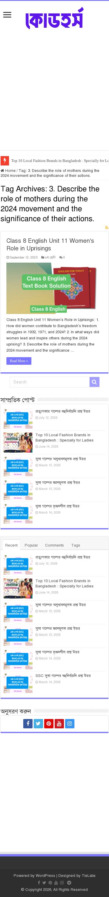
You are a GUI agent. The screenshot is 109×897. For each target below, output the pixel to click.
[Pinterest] (48, 723)
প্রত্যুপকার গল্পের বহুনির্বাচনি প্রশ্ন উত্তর (62, 411)
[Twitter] (38, 723)
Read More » (19, 361)
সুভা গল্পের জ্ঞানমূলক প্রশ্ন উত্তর (57, 482)
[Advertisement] (54, 87)
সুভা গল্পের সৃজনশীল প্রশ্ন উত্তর (57, 506)
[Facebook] (28, 723)
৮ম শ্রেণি (50, 257)
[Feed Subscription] (106, 228)
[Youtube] (59, 723)
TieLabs (89, 875)
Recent (11, 545)
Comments (54, 545)
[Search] (94, 382)
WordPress (45, 875)
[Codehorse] (55, 17)
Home (10, 170)
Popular (31, 545)
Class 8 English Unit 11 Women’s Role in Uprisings (50, 244)
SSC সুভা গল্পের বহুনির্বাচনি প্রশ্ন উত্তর (63, 675)
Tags (75, 545)
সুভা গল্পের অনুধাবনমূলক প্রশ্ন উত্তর (60, 459)
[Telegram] (81, 723)
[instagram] (69, 723)
